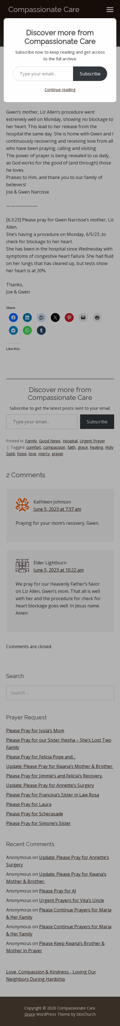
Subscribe (90, 74)
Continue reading (60, 89)
